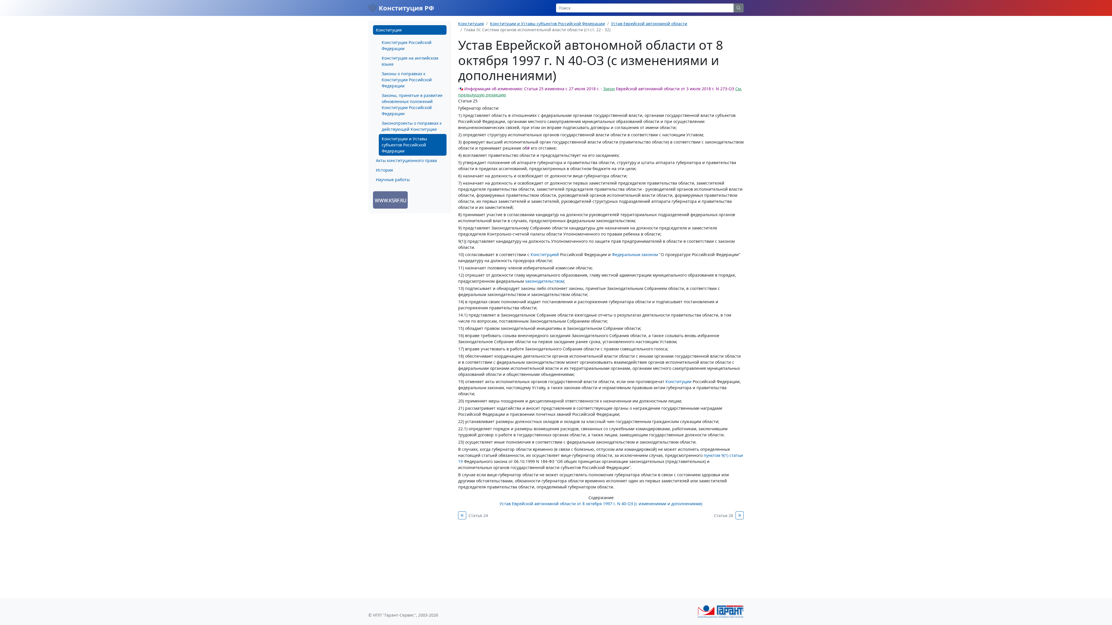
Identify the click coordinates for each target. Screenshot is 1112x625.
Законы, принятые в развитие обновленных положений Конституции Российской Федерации (412, 104)
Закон (609, 88)
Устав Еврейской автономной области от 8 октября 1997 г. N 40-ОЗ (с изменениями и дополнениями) (601, 503)
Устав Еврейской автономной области (649, 23)
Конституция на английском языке (410, 61)
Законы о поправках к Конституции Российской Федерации (407, 80)
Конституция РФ (405, 7)
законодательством (544, 281)
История (384, 170)
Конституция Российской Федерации (406, 45)
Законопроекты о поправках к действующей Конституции (412, 126)
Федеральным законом (635, 254)
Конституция (389, 30)
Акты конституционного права (406, 160)
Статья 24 (478, 515)
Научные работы (393, 179)
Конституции (678, 381)
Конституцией (545, 254)
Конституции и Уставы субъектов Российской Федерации (404, 145)
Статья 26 (723, 515)
